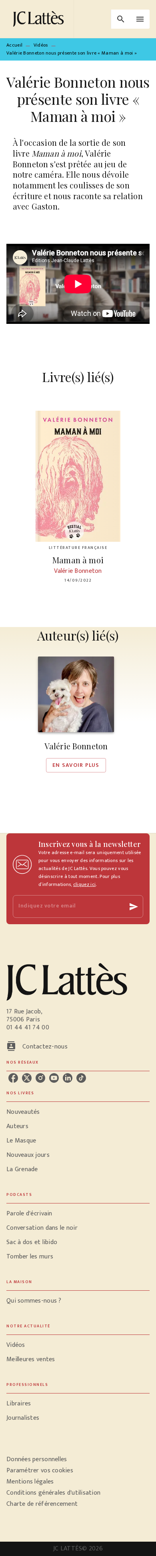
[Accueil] (40, 19)
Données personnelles (36, 1459)
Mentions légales (30, 1481)
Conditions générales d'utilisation (53, 1492)
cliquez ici (84, 884)
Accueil (14, 45)
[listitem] (13, 1078)
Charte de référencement (42, 1504)
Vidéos (41, 45)
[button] (76, 714)
